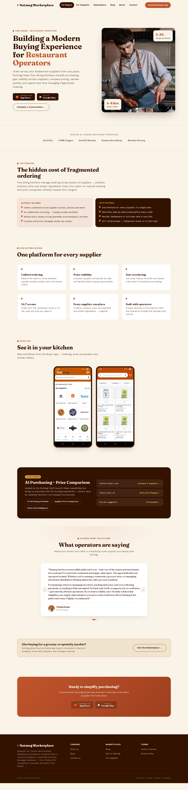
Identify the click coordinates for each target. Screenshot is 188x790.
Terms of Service (148, 749)
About (122, 5)
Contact (133, 5)
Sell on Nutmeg (113, 753)
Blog (112, 5)
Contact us (75, 758)
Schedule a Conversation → (31, 107)
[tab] (90, 619)
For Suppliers (82, 5)
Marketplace (100, 5)
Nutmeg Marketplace (37, 5)
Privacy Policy (147, 753)
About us (74, 749)
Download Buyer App (158, 5)
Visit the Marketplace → (149, 648)
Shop (108, 749)
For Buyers (67, 5)
